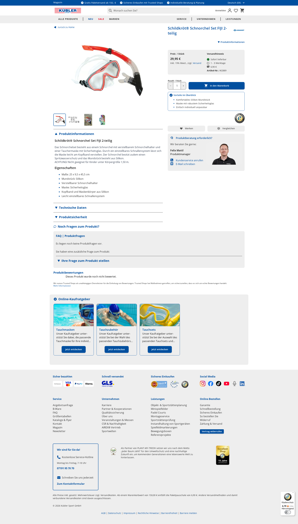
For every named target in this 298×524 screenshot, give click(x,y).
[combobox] (148, 10)
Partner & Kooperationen (117, 409)
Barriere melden (188, 513)
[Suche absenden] (109, 10)
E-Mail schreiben (185, 164)
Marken (114, 18)
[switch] (288, 512)
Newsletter (59, 431)
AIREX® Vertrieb (111, 427)
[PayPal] (78, 384)
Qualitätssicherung (113, 412)
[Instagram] (202, 383)
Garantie (205, 405)
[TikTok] (218, 383)
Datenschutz (114, 513)
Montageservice (160, 416)
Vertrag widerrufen (212, 431)
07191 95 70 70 (65, 468)
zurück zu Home (66, 27)
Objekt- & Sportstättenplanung (169, 405)
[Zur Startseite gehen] (68, 10)
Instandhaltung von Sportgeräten (170, 423)
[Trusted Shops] (184, 384)
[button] (108, 134)
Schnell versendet (113, 376)
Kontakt (57, 423)
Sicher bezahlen (62, 376)
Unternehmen (206, 18)
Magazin (57, 427)
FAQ (55, 412)
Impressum (129, 513)
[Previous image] (58, 70)
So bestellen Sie (209, 416)
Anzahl (174, 81)
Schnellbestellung (210, 409)
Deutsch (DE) (234, 2)
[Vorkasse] (57, 384)
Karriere (106, 405)
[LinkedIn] (242, 383)
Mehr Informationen (62, 285)
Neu (90, 18)
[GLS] (124, 384)
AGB (103, 513)
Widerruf (205, 420)
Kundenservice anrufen (189, 160)
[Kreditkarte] (68, 384)
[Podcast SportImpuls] (234, 383)
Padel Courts (158, 412)
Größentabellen (62, 416)
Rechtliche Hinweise (148, 513)
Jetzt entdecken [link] (73, 349)
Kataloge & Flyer (62, 420)
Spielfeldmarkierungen (164, 427)
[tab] (59, 120)
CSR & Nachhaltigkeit (114, 423)
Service (182, 18)
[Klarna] (89, 384)
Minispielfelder (159, 409)
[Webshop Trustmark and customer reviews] (165, 384)
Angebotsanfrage (63, 405)
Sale (101, 18)
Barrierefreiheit (169, 513)
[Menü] (293, 493)
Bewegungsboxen (161, 431)
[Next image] (158, 70)
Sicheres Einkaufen (162, 376)
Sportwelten (109, 431)
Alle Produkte (68, 18)
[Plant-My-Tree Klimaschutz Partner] (113, 451)
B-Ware (57, 409)
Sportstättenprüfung (163, 420)
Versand (197, 63)
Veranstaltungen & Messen (117, 420)
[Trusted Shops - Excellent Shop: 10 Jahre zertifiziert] (222, 455)
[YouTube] (226, 383)
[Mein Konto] (230, 10)
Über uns (107, 416)
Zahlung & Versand (211, 423)
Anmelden (220, 10)
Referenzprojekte (161, 435)
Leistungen (233, 18)
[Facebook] (210, 383)
